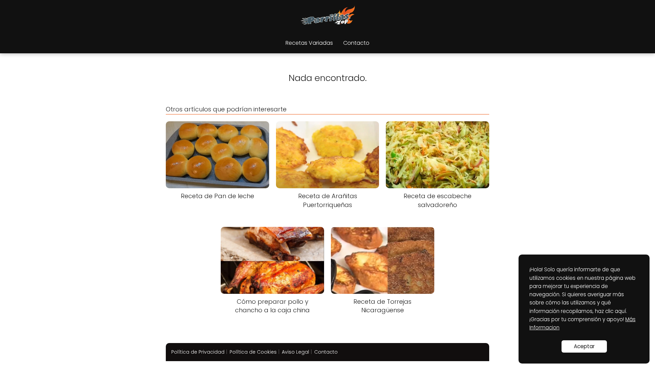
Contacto (356, 43)
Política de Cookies (253, 351)
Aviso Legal (295, 351)
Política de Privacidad (197, 351)
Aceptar (584, 346)
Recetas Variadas (309, 43)
